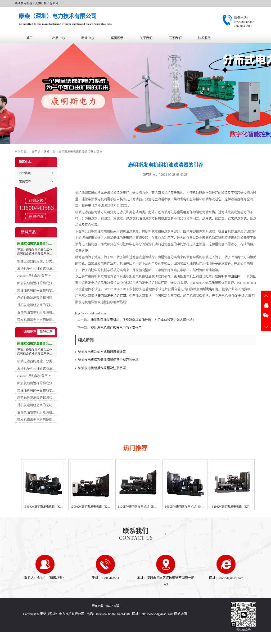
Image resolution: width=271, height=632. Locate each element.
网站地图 (180, 614)
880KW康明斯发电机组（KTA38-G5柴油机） (194, 506)
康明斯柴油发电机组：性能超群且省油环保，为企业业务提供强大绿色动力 (143, 320)
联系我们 (175, 38)
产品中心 (58, 38)
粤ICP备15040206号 (105, 606)
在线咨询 (36, 216)
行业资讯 (25, 172)
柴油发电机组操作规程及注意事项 (102, 368)
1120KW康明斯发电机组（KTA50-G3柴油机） (100, 506)
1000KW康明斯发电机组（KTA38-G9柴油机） (148, 506)
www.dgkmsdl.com (231, 578)
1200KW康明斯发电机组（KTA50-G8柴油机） (53, 506)
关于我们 (146, 38)
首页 (29, 38)
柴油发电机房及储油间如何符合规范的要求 (108, 360)
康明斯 (36, 151)
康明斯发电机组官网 (111, 296)
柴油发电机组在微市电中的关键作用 (116, 328)
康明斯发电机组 (207, 289)
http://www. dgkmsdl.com (91, 313)
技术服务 (204, 38)
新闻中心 (87, 38)
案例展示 (117, 38)
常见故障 (25, 181)
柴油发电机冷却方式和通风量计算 (102, 352)
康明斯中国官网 (229, 276)
